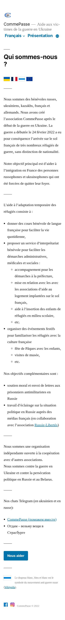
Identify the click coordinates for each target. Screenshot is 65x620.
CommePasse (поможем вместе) (31, 519)
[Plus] (57, 36)
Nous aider (15, 556)
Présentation (40, 35)
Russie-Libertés (46, 425)
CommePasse (17, 24)
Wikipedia (9, 587)
